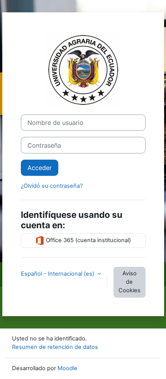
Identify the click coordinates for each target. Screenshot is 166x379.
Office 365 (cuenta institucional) (87, 240)
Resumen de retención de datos (55, 347)
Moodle (68, 368)
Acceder (39, 168)
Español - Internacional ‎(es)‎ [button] (58, 273)
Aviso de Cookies (130, 282)
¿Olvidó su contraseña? (52, 185)
